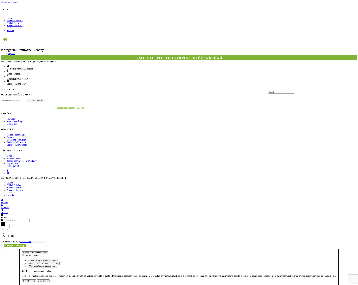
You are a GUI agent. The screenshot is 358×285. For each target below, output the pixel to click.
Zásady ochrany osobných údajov (21, 161)
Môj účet (11, 54)
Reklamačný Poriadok (16, 142)
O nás (9, 156)
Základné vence (14, 187)
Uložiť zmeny (43, 281)
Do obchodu (25, 241)
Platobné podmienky (16, 135)
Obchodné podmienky (16, 140)
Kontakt (10, 195)
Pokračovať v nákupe (15, 245)
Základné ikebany (15, 185)
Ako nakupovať (14, 158)
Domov (10, 182)
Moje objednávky (14, 121)
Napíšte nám (12, 163)
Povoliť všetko (29, 281)
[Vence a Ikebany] (179, 2)
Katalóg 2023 (13, 166)
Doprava (10, 137)
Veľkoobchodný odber (17, 145)
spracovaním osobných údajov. (71, 108)
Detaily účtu (12, 124)
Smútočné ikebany (15, 190)
